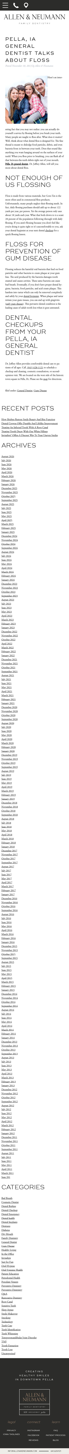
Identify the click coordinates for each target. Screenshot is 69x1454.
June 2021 (6, 683)
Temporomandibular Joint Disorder (19, 1337)
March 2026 (7, 476)
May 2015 (6, 974)
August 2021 (7, 675)
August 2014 (7, 1010)
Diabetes (5, 1230)
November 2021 (9, 663)
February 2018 (8, 842)
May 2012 (6, 1117)
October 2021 (8, 667)
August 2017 (7, 866)
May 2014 (6, 1022)
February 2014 (8, 1034)
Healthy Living (8, 1250)
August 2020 (7, 723)
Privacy (11, 1431)
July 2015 (6, 966)
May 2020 (6, 735)
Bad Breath (6, 1198)
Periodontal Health (10, 1278)
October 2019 (8, 763)
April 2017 (6, 882)
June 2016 (6, 922)
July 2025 (6, 508)
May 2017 (6, 878)
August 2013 (7, 1057)
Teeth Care (6, 1325)
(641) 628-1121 (35, 367)
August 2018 (7, 819)
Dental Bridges (8, 1206)
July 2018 (6, 823)
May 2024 (6, 564)
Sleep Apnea (7, 1310)
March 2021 (7, 695)
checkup (49, 230)
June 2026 (6, 464)
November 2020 (9, 711)
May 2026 (6, 468)
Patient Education (10, 1274)
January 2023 (8, 627)
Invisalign (6, 1258)
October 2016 (8, 906)
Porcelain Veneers (9, 1282)
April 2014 (6, 1026)
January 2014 (8, 1038)
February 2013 (8, 1081)
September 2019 (9, 767)
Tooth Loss (7, 1349)
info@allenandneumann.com (22, 1451)
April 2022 (6, 643)
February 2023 (8, 623)
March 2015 (7, 982)
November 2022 (9, 635)
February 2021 (8, 699)
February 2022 (8, 651)
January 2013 (8, 1085)
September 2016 (9, 910)
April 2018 (6, 834)
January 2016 (8, 942)
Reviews (33, 1440)
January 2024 (8, 580)
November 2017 (9, 854)
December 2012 (9, 1089)
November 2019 (9, 759)
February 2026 (8, 480)
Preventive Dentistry (11, 1286)
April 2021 (6, 691)
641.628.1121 (56, 1451)
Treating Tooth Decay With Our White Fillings (24, 431)
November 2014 (9, 998)
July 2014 (6, 1014)
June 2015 (6, 970)
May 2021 (6, 687)
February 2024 (8, 576)
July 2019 (6, 775)
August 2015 (7, 962)
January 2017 (8, 894)
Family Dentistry (9, 1238)
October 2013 (8, 1050)
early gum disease (14, 304)
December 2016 (9, 898)
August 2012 (7, 1105)
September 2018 (9, 815)
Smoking (5, 1318)
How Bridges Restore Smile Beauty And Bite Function (28, 419)
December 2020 (9, 707)
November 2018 (9, 807)
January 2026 (8, 484)
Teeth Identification (11, 1329)
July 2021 (6, 679)
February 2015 (8, 986)
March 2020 (7, 743)
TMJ (4, 1341)
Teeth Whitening (9, 1333)
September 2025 (9, 500)
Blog (56, 1440)
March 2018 (7, 838)
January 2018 (8, 846)
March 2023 (7, 620)
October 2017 (8, 858)
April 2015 (6, 978)
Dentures (5, 1226)
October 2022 (8, 639)
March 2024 (7, 572)
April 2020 (6, 739)
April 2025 (6, 520)
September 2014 (9, 1006)
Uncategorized (8, 1353)
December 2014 (9, 994)
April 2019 (6, 787)
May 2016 (6, 926)
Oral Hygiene (8, 1266)
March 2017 (7, 886)
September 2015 (9, 958)
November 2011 (9, 1141)
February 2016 (8, 938)
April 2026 (6, 472)
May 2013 (6, 1069)
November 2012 (9, 1093)
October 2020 (8, 715)
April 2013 (6, 1073)
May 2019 (6, 783)
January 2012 (8, 1133)
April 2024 (6, 568)
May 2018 (6, 830)
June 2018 (6, 826)
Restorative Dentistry (11, 1297)
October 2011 (8, 1145)
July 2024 (6, 556)
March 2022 (7, 647)
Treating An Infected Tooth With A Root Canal (24, 427)
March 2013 (7, 1077)
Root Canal (7, 1302)
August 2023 (7, 600)
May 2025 (6, 516)
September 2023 (9, 595)
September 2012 (9, 1101)
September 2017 (9, 862)
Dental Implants (9, 1222)
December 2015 (9, 946)
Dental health (8, 1218)
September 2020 (9, 719)
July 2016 (6, 918)
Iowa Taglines (11, 1434)
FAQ (56, 1431)
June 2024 (6, 560)
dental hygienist (31, 296)
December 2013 (9, 1042)
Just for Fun (7, 1262)
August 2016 (7, 914)
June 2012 (6, 1113)
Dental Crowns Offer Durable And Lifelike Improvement (29, 423)
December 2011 (9, 1137)
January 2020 (8, 751)
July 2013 (6, 1061)
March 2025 (7, 524)
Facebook (33, 1435)
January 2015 (8, 990)
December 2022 (9, 631)
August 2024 (7, 552)
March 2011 (7, 1173)
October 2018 (8, 811)
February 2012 (8, 1129)
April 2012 (6, 1121)
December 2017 (9, 850)
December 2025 (9, 488)
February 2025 (8, 528)
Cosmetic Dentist (10, 1202)
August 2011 (7, 1153)
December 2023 (9, 584)
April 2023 (6, 616)
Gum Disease (40, 390)
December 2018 (9, 803)
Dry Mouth (7, 1234)
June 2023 (6, 608)
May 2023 (6, 612)
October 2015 (8, 954)
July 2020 (6, 727)
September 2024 (9, 548)
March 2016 (7, 934)
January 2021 (8, 703)
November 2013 (9, 1046)
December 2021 (9, 659)
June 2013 (6, 1065)
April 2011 (6, 1169)
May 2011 (6, 1165)
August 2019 (7, 771)
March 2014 (7, 1030)
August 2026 (7, 456)
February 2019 (8, 795)
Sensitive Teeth (8, 1306)
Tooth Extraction (9, 1345)
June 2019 (6, 779)
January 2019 (8, 799)
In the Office (7, 1254)
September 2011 (9, 1149)
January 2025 (8, 532)
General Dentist (24, 390)
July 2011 (6, 1157)
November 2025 (9, 492)
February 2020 (8, 747)
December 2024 (9, 536)
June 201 (5, 1177)
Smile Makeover (9, 1314)
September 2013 (9, 1053)
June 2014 (6, 1018)
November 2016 (9, 902)
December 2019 (9, 755)
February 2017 (8, 890)
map (45, 379)
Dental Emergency (10, 1214)
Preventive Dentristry (11, 1290)
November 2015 (9, 950)
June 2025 (6, 512)
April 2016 (6, 930)
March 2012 (7, 1125)
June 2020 (6, 731)
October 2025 (8, 496)
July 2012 (6, 1109)
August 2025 (7, 504)
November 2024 (9, 540)
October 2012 (8, 1097)
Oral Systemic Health (12, 1270)
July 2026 (6, 460)
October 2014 (8, 1002)
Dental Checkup (9, 1210)
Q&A (4, 1294)
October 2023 (8, 592)
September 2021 (9, 671)
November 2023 (9, 588)
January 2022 (8, 655)
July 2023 (6, 604)
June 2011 (6, 1161)
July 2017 (6, 870)
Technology (7, 1321)
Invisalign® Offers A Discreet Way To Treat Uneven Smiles (29, 435)
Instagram (33, 1431)
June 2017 (6, 874)
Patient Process (55, 1435)
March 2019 (7, 791)
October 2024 (8, 544)
